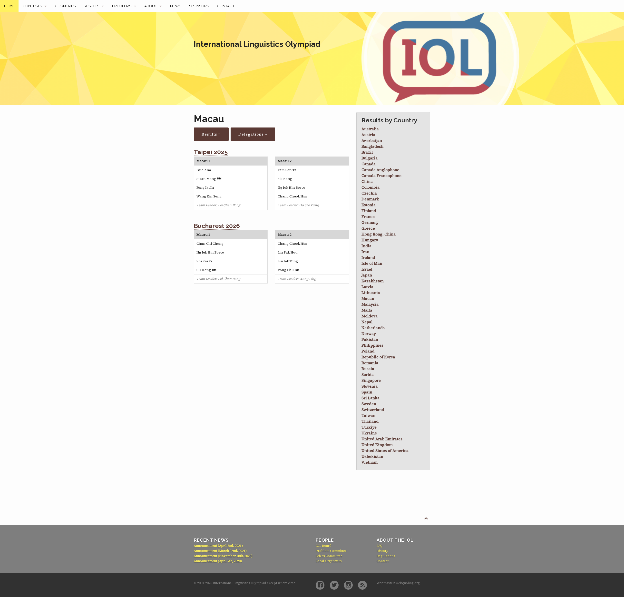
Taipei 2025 (211, 152)
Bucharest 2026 (217, 225)
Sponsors (199, 6)
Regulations (386, 556)
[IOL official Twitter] (334, 585)
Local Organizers (329, 561)
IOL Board (324, 546)
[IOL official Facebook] (320, 585)
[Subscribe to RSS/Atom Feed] (362, 585)
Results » (211, 134)
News (175, 6)
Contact (225, 6)
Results (91, 6)
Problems (121, 6)
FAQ (379, 546)
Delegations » (252, 134)
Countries (65, 6)
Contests (32, 6)
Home (9, 6)
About (150, 6)
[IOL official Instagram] (348, 585)
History (382, 551)
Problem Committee (331, 551)
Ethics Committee (329, 556)
